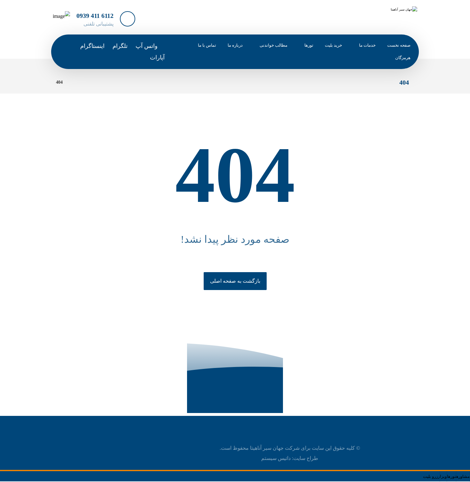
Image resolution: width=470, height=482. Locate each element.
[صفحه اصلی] (75, 82)
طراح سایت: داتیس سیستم (289, 458)
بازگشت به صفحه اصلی (235, 281)
